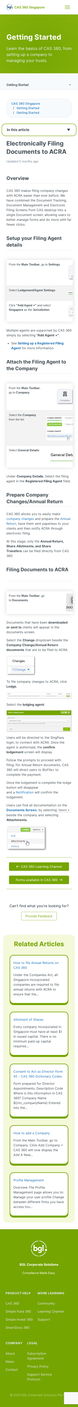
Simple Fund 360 (18, 1311)
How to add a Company (31, 1133)
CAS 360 (12, 1303)
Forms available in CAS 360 (37, 880)
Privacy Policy (38, 1366)
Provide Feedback (39, 916)
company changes (20, 519)
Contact (12, 1370)
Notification (25, 792)
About (10, 1353)
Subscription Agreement (36, 1355)
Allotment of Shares (28, 1020)
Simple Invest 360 (19, 1319)
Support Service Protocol (39, 1376)
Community (46, 1303)
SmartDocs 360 (18, 1327)
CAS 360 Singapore (25, 103)
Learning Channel (51, 1311)
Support (44, 1319)
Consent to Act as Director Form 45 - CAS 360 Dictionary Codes (38, 1073)
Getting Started (17, 85)
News (10, 1361)
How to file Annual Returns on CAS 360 (36, 965)
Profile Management (28, 1180)
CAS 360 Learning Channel (41, 867)
